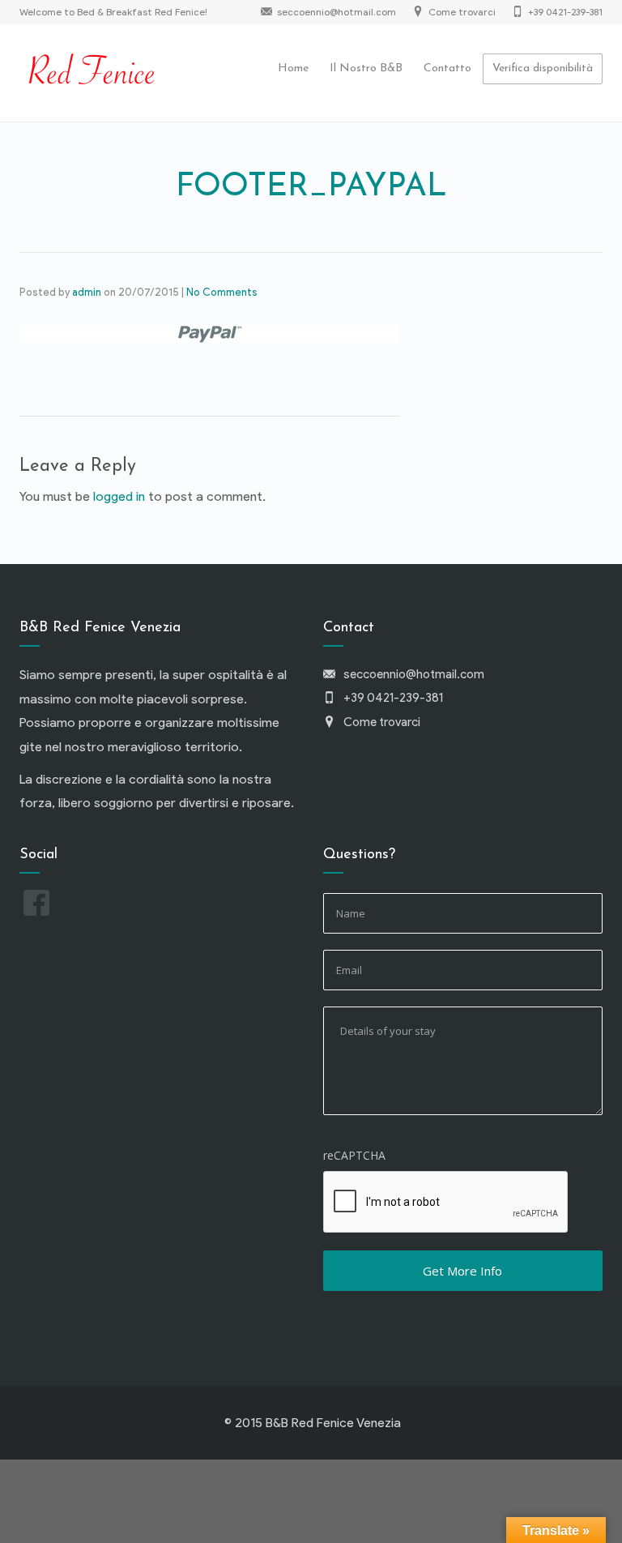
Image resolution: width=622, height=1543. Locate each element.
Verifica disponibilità (542, 68)
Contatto (447, 68)
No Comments (222, 292)
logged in (119, 496)
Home (293, 68)
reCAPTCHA (354, 1155)
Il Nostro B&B (366, 68)
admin (86, 292)
